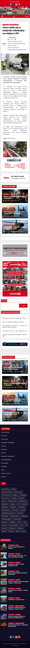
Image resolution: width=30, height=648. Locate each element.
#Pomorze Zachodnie (13, 47)
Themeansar (15, 645)
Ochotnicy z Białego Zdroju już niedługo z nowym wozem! (16, 608)
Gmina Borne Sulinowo (7, 492)
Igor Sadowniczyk (17, 231)
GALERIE (5, 365)
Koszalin (4, 501)
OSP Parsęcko (5, 516)
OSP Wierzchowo (17, 519)
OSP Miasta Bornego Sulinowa (8, 513)
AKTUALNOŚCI (5, 24)
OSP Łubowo (4, 522)
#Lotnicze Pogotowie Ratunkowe (16, 43)
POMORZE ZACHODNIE (14, 24)
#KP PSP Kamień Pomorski (15, 41)
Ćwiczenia (23, 531)
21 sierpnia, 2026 (9, 417)
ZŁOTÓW (3, 477)
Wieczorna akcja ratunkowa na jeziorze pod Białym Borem (16, 617)
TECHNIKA (4, 466)
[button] (25, 16)
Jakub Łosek (12, 37)
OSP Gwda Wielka (6, 510)
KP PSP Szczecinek (12, 501)
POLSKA (12, 194)
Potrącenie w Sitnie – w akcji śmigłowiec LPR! (14, 228)
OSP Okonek (20, 513)
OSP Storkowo (24, 516)
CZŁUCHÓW (13, 397)
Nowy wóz (12, 504)
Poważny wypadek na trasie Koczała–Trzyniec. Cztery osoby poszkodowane (18, 583)
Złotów (17, 531)
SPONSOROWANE (6, 459)
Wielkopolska (12, 528)
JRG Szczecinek (5, 498)
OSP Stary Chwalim (15, 516)
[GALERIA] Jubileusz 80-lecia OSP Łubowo (14, 318)
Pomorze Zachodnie (13, 525)
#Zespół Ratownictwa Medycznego (17, 49)
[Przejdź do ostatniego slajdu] (4, 149)
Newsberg (23, 643)
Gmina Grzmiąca (18, 492)
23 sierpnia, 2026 (9, 403)
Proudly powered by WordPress (10, 643)
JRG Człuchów (23, 495)
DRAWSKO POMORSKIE (7, 442)
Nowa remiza (5, 504)
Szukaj (4, 301)
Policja (19, 522)
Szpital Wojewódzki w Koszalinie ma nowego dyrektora (10, 165)
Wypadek (4, 531)
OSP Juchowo (15, 510)
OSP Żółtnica (12, 522)
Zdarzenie (11, 531)
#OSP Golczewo (12, 45)
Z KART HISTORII (6, 473)
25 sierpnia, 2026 (9, 371)
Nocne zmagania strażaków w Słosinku (14, 197)
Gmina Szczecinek (6, 495)
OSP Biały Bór (5, 507)
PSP (26, 525)
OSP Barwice (24, 504)
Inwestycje (15, 495)
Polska (25, 522)
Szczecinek (4, 528)
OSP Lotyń (23, 510)
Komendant (21, 498)
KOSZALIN (4, 449)
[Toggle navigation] (14, 16)
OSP (18, 504)
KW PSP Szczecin (23, 501)
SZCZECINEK (13, 225)
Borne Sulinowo (5, 489)
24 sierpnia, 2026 (9, 387)
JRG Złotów (14, 498)
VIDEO (3, 470)
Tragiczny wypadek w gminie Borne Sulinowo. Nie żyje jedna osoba (20, 166)
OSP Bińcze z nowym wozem (16, 599)
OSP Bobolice (13, 507)
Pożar (22, 525)
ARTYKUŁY (4, 435)
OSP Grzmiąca (22, 507)
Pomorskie (4, 525)
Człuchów (13, 489)
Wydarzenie (20, 528)
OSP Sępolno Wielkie (6, 519)
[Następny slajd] (26, 149)
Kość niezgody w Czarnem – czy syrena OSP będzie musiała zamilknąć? (14, 213)
